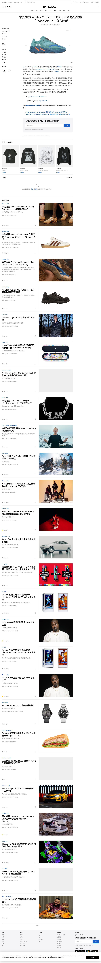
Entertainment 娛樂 (6, 370)
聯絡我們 (59, 947)
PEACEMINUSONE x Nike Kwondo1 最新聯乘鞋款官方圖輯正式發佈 (48, 114)
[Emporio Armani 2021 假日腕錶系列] (56, 713)
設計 (46, 10)
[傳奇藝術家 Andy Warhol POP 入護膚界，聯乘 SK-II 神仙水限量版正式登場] (56, 574)
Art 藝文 (4, 591)
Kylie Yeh (7, 353)
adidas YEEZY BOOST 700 (45, 69)
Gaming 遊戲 (5, 453)
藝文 (41, 10)
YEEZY (59, 67)
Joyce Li (6, 274)
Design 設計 (5, 342)
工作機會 (59, 939)
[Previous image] (26, 45)
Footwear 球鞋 (5, 28)
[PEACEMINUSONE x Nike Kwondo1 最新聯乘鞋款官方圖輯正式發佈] (56, 519)
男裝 (21, 935)
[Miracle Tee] (10, 156)
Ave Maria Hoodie (24, 170)
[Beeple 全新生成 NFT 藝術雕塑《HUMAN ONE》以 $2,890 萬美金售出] (56, 602)
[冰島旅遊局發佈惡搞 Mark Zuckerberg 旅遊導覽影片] (56, 436)
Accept (92, 957)
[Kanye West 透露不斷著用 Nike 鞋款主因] (56, 630)
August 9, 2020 (42, 101)
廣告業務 (59, 943)
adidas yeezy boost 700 (43, 135)
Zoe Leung (7, 215)
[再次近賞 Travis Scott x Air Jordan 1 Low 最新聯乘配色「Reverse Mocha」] (56, 824)
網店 (69, 10)
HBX (40, 941)
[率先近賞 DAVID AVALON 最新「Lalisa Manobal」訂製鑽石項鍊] (56, 408)
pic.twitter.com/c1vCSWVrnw (37, 97)
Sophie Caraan (8, 247)
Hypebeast (41, 935)
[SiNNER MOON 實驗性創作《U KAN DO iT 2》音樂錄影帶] (56, 879)
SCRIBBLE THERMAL (43, 170)
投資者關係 (59, 941)
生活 (55, 10)
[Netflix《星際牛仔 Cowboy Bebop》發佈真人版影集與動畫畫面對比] (56, 380)
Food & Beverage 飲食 (7, 730)
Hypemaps (41, 937)
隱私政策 (41, 129)
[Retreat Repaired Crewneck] (64, 156)
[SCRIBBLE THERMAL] (46, 156)
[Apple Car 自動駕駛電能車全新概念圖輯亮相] (56, 547)
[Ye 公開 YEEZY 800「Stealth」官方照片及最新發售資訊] (56, 297)
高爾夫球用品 (23, 941)
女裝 (21, 937)
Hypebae (41, 939)
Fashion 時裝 (5, 314)
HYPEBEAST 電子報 (33, 106)
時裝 (32, 10)
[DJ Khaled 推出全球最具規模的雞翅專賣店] (56, 907)
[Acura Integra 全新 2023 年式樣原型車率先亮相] (56, 796)
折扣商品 (22, 945)
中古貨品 (22, 943)
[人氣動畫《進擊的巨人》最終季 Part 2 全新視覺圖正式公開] (56, 768)
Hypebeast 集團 (61, 935)
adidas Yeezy (32, 135)
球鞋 (37, 10)
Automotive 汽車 (6, 536)
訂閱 (67, 125)
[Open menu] (3, 7)
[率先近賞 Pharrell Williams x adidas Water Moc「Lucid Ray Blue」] (56, 270)
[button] (4, 39)
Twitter (36, 67)
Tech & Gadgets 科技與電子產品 (9, 425)
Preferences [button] (60, 957)
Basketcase (4, 168)
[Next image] (69, 45)
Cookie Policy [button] (28, 957)
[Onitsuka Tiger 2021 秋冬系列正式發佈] (56, 325)
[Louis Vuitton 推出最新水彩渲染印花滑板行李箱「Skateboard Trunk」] (56, 353)
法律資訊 (59, 945)
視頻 (60, 10)
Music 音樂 (4, 869)
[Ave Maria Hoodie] (28, 156)
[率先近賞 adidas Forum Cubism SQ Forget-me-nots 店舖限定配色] (56, 214)
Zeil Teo (4, 45)
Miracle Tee (4, 170)
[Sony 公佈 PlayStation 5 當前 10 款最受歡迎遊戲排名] (56, 464)
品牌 (64, 10)
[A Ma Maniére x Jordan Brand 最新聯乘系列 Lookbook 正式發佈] (56, 491)
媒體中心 (59, 937)
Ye (24, 67)
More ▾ (37, 925)
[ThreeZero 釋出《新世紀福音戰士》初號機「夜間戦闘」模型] (56, 851)
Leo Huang (7, 326)
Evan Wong (7, 852)
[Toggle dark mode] (98, 6)
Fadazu (57, 72)
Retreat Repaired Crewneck (62, 170)
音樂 (50, 10)
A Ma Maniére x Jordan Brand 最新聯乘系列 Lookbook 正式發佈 (46, 112)
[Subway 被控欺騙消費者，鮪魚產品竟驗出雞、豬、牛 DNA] (56, 741)
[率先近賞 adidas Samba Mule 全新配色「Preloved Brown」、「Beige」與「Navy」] (56, 242)
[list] (48, 45)
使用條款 (36, 129)
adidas (9, 70)
